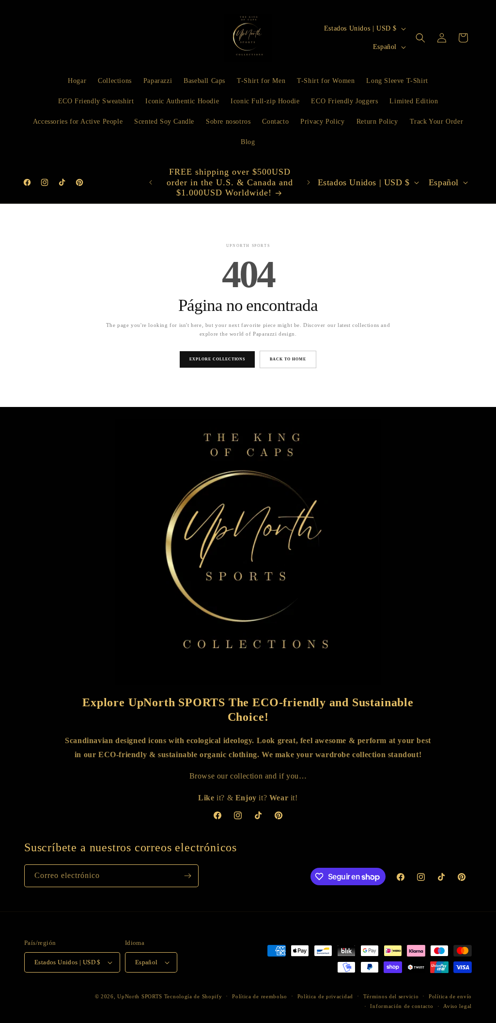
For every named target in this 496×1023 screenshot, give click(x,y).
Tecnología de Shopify (193, 996)
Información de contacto (401, 1006)
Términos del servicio (391, 996)
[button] (420, 38)
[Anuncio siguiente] (308, 182)
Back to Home (288, 359)
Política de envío (450, 996)
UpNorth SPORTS (139, 996)
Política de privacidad (325, 996)
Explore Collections (217, 359)
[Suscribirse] (187, 875)
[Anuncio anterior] (150, 182)
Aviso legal (457, 1006)
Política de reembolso (259, 996)
